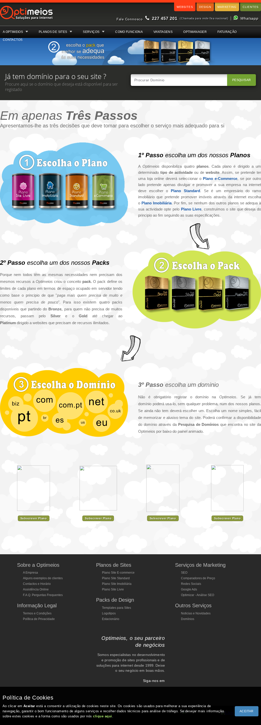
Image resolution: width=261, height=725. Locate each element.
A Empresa (30, 572)
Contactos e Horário (37, 584)
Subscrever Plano (33, 518)
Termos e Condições (37, 613)
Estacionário (110, 619)
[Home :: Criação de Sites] (26, 20)
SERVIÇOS (91, 32)
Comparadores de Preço (198, 578)
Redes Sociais (191, 584)
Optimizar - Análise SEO (197, 595)
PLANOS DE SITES (53, 32)
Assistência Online (36, 589)
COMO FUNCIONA (129, 32)
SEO (184, 572)
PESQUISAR (241, 80)
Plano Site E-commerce (118, 572)
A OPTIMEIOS (13, 32)
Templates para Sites (116, 608)
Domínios (187, 619)
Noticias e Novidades (196, 613)
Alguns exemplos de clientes (43, 578)
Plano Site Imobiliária (117, 584)
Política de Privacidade (39, 619)
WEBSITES (185, 6)
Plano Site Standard (116, 578)
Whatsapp (249, 18)
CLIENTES (250, 6)
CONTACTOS (12, 40)
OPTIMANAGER (195, 32)
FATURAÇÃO (227, 32)
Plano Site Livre (113, 589)
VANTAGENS (163, 32)
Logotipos (109, 613)
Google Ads (189, 589)
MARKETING (227, 6)
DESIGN (205, 6)
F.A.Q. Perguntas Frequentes (43, 595)
